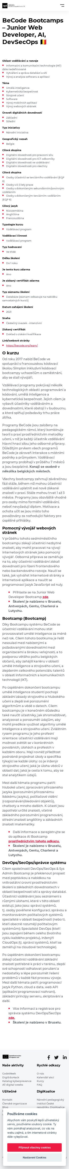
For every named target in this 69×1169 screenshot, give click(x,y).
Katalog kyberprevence (16, 1081)
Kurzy (40, 1081)
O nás (40, 1073)
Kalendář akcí (45, 1077)
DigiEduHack (10, 1077)
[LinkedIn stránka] (65, 1057)
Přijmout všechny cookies (35, 1147)
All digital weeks (12, 1084)
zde (45, 597)
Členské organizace (14, 1103)
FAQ (39, 1084)
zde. (11, 1018)
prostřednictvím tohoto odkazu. (34, 841)
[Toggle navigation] (62, 5)
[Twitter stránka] (58, 1057)
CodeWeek (9, 1073)
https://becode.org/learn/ (22, 345)
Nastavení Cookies (34, 1157)
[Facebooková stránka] (50, 1057)
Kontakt (7, 1099)
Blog (5, 1107)
